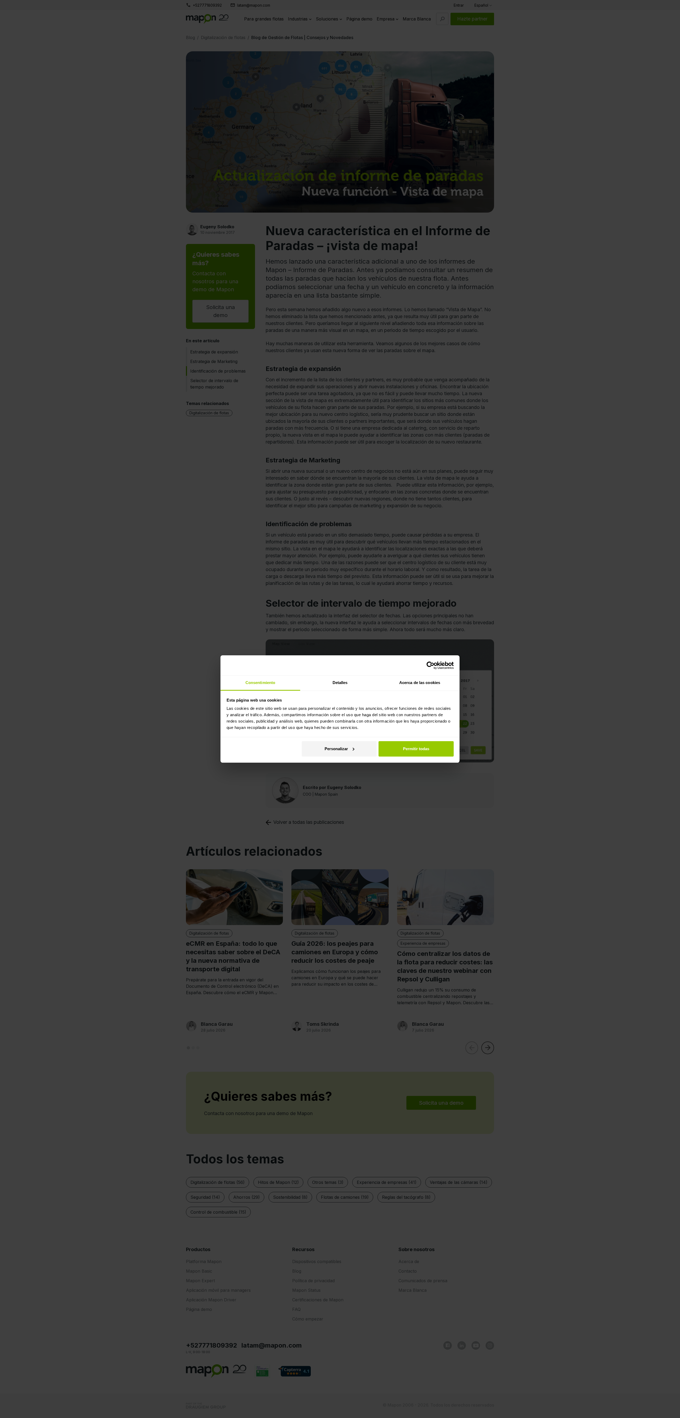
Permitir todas (416, 748)
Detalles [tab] (340, 682)
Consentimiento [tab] (260, 682)
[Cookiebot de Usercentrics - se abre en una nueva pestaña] (430, 665)
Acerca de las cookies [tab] (419, 682)
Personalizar (336, 748)
